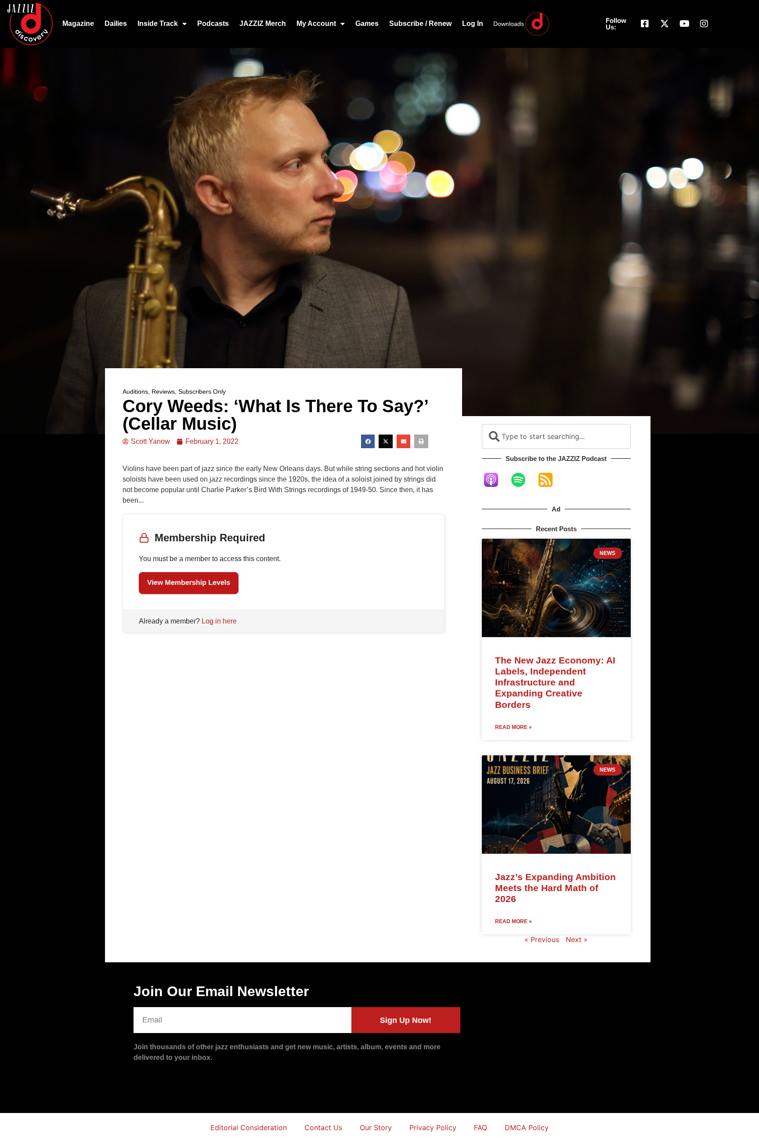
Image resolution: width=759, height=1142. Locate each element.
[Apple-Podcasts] (495, 480)
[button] (368, 442)
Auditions (135, 391)
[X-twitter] (664, 24)
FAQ (480, 1127)
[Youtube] (684, 24)
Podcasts (213, 23)
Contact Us (323, 1127)
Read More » (513, 727)
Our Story (376, 1127)
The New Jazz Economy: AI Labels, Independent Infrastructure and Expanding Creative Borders (555, 682)
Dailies (116, 23)
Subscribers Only (202, 391)
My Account (316, 23)
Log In (472, 23)
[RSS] (550, 480)
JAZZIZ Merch (262, 23)
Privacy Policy (432, 1127)
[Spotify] (522, 480)
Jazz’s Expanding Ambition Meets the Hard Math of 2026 (555, 888)
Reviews (163, 391)
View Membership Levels (188, 583)
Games (367, 23)
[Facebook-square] (645, 24)
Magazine (78, 23)
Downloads (508, 23)
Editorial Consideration (248, 1127)
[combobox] (556, 436)
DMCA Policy (527, 1127)
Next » (577, 939)
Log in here (219, 621)
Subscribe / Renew (420, 23)
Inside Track (157, 23)
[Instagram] (704, 24)
